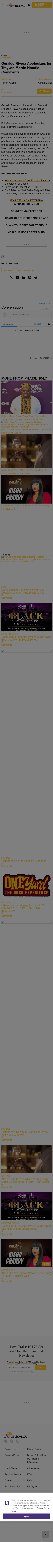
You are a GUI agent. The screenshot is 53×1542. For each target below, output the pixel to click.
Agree (26, 1516)
